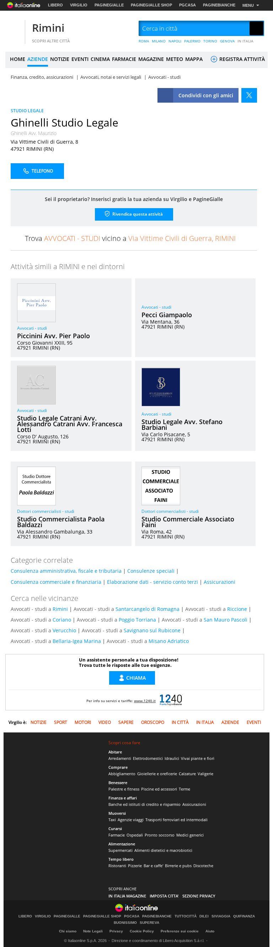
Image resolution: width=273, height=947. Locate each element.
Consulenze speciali (151, 570)
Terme (184, 789)
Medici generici (190, 835)
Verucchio (64, 630)
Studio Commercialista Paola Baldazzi (61, 522)
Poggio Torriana (137, 619)
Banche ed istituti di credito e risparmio (144, 804)
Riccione (237, 609)
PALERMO (192, 40)
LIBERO (55, 5)
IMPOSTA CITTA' (164, 896)
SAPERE (126, 722)
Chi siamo (67, 931)
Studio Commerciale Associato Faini (187, 522)
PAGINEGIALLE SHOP (151, 5)
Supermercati (120, 850)
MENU (248, 5)
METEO (174, 59)
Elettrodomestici (148, 758)
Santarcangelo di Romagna (148, 609)
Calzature (187, 773)
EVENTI (80, 59)
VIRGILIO (78, 5)
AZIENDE (37, 59)
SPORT (60, 722)
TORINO (210, 40)
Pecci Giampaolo (166, 314)
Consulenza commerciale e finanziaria (56, 581)
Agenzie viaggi (131, 819)
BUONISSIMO (125, 923)
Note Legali (93, 931)
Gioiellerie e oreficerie (157, 773)
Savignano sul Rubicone (152, 630)
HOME (17, 59)
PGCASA (187, 5)
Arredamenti (119, 758)
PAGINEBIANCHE (219, 5)
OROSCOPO (152, 722)
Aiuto (209, 931)
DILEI (204, 916)
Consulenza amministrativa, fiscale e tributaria (66, 570)
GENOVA (227, 40)
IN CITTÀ (180, 722)
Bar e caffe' (153, 865)
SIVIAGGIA (221, 916)
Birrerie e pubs (178, 865)
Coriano (62, 619)
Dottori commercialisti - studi (45, 511)
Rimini (48, 27)
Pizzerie (135, 865)
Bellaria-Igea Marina (77, 641)
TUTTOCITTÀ (186, 916)
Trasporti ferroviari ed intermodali (176, 819)
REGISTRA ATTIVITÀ (241, 59)
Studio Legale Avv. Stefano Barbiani (182, 424)
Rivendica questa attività (137, 214)
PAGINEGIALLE (109, 5)
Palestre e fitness (123, 789)
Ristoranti (117, 865)
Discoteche (203, 865)
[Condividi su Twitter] (249, 95)
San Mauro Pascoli (225, 619)
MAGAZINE (151, 59)
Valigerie (205, 773)
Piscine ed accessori (159, 789)
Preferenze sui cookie (180, 931)
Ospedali (135, 835)
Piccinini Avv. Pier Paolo (53, 335)
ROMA (144, 40)
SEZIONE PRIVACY (198, 896)
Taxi (112, 819)
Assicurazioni (219, 581)
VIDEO (104, 722)
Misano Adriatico (169, 641)
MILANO (159, 40)
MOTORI (83, 722)
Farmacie (116, 835)
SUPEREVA (149, 923)
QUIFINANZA (244, 916)
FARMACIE (124, 59)
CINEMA (100, 59)
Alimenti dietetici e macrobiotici (163, 850)
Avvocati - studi (32, 328)
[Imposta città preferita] (14, 28)
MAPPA (194, 59)
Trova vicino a (130, 238)
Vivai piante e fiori (197, 758)
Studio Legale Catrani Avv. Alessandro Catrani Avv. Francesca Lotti (69, 424)
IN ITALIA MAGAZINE (127, 896)
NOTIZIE (59, 59)
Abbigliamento (121, 773)
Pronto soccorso (160, 835)
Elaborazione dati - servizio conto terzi (152, 581)
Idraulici (172, 758)
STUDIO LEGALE (27, 111)
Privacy (116, 931)
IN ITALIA (245, 40)
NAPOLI (174, 40)
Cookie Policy (142, 931)
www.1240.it (145, 700)
